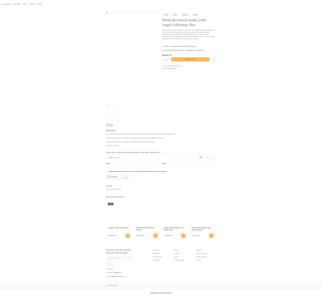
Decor (174, 65)
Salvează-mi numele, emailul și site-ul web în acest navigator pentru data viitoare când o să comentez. (138, 171)
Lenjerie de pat (6, 4)
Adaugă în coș (190, 59)
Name (108, 163)
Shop (175, 14)
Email (164, 163)
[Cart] (314, 4)
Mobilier (39, 4)
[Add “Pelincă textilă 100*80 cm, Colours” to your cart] (155, 235)
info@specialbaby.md (117, 276)
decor (166, 68)
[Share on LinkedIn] (176, 72)
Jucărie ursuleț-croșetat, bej (118, 228)
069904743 (117, 272)
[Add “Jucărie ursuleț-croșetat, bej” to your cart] (127, 235)
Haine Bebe (16, 4)
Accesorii (32, 4)
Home (166, 14)
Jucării (195, 14)
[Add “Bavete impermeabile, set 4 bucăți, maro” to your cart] (183, 235)
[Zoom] (108, 105)
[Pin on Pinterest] (172, 72)
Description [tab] (109, 126)
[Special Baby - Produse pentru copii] (151, 4)
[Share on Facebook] (163, 72)
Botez (24, 4)
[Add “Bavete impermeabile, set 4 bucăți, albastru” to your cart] (211, 235)
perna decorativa (173, 68)
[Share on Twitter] (166, 72)
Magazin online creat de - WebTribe (161, 293)
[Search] (308, 4)
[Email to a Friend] (169, 72)
